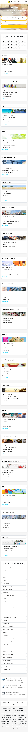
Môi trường (6, 132)
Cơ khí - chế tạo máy (7, 424)
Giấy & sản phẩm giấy (7, 605)
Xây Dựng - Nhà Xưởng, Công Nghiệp (11, 398)
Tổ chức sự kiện (6, 474)
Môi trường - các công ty (8, 140)
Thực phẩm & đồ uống (9, 436)
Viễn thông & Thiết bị (9, 157)
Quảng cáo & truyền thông (11, 461)
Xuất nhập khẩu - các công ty (9, 242)
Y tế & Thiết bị (6, 645)
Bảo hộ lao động (7, 574)
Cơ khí (5, 410)
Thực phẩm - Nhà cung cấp (9, 445)
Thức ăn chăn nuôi (7, 195)
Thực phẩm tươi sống (8, 449)
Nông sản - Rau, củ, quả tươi (9, 447)
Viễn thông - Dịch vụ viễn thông (10, 170)
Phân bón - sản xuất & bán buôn (10, 198)
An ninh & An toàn (8, 284)
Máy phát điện (6, 527)
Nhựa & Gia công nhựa (8, 626)
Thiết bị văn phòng (7, 94)
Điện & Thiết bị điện (8, 512)
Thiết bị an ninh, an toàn (8, 295)
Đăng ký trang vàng (15, 679)
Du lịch (5, 106)
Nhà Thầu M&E (6, 401)
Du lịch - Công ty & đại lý (8, 115)
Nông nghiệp (7, 182)
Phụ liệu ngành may (7, 322)
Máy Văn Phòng (6, 90)
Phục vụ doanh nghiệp (8, 595)
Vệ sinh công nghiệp (7, 147)
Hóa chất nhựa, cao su (8, 553)
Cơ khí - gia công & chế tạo (9, 419)
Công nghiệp (6, 583)
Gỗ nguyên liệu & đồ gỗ (8, 608)
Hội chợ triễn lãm (7, 477)
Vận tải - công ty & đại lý (8, 216)
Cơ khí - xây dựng (7, 426)
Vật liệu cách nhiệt (7, 272)
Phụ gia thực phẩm (7, 451)
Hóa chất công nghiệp (8, 548)
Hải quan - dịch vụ (7, 248)
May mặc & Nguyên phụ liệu (11, 309)
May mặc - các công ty (8, 318)
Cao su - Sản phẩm (7, 66)
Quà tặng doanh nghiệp (8, 638)
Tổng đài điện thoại (7, 168)
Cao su (5, 55)
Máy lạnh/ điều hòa (7, 269)
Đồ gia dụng (6, 592)
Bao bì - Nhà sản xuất (8, 343)
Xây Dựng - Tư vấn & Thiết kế (9, 396)
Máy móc (5, 620)
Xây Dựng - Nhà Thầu (8, 394)
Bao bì (5, 334)
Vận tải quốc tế (6, 244)
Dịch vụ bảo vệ (6, 297)
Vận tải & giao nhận (8, 208)
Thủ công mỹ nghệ (9, 360)
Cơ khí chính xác (6, 421)
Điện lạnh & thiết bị (9, 258)
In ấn (4, 487)
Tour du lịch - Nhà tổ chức (9, 117)
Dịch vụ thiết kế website (14, 692)
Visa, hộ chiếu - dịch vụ (8, 122)
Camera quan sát (7, 292)
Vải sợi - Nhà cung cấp (8, 324)
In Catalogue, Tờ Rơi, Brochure (10, 498)
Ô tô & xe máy (6, 635)
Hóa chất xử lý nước (7, 550)
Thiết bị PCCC (6, 299)
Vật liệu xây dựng (7, 660)
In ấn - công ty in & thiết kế (9, 495)
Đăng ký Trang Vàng (9, 702)
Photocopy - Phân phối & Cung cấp (11, 92)
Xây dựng (6, 385)
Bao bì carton (6, 350)
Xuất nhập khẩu (7, 233)
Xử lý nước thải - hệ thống (9, 145)
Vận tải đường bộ (7, 219)
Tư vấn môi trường (7, 143)
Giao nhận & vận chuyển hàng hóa (11, 221)
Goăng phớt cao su (7, 71)
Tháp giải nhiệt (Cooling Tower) (10, 274)
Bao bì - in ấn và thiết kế (8, 345)
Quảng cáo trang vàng (15, 685)
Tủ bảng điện (6, 525)
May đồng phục (6, 320)
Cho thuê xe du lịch (7, 119)
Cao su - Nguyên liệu (8, 64)
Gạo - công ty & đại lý (8, 193)
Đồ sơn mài (5, 373)
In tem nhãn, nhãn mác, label (9, 500)
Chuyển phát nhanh (7, 223)
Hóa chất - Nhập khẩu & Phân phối (11, 546)
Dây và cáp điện (6, 523)
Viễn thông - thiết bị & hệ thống (10, 166)
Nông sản (5, 191)
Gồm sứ (5, 375)
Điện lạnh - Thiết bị (7, 267)
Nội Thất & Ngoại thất (8, 629)
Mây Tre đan (6, 371)
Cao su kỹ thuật (6, 69)
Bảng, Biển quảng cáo (8, 472)
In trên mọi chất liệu (7, 502)
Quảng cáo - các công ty (8, 470)
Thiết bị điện (6, 521)
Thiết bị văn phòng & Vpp (10, 81)
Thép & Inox (5, 648)
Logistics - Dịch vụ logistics (9, 246)
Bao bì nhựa (5, 348)
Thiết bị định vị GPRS (8, 172)
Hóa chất (5, 537)
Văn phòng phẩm (7, 96)
